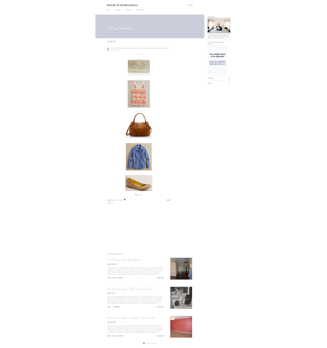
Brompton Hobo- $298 (138, 111)
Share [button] (168, 200)
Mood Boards (140, 10)
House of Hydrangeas (122, 5)
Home (108, 10)
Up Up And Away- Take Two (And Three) (130, 289)
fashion (114, 200)
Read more (160, 278)
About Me (118, 10)
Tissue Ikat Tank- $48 (138, 79)
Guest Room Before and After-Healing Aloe (131, 318)
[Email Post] (125, 200)
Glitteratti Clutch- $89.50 (139, 54)
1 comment (116, 307)
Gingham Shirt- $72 (139, 142)
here (213, 44)
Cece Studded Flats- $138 (139, 174)
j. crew (120, 200)
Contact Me (129, 10)
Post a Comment (117, 278)
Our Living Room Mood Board (124, 260)
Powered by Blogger (151, 343)
